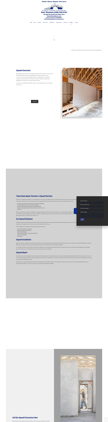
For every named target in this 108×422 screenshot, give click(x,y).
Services (39, 22)
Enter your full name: (83, 200)
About (34, 22)
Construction (59, 22)
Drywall (71, 22)
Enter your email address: (84, 208)
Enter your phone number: (84, 204)
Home (31, 22)
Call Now (35, 101)
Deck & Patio (45, 22)
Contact (76, 22)
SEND (82, 219)
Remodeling (52, 22)
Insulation (66, 22)
